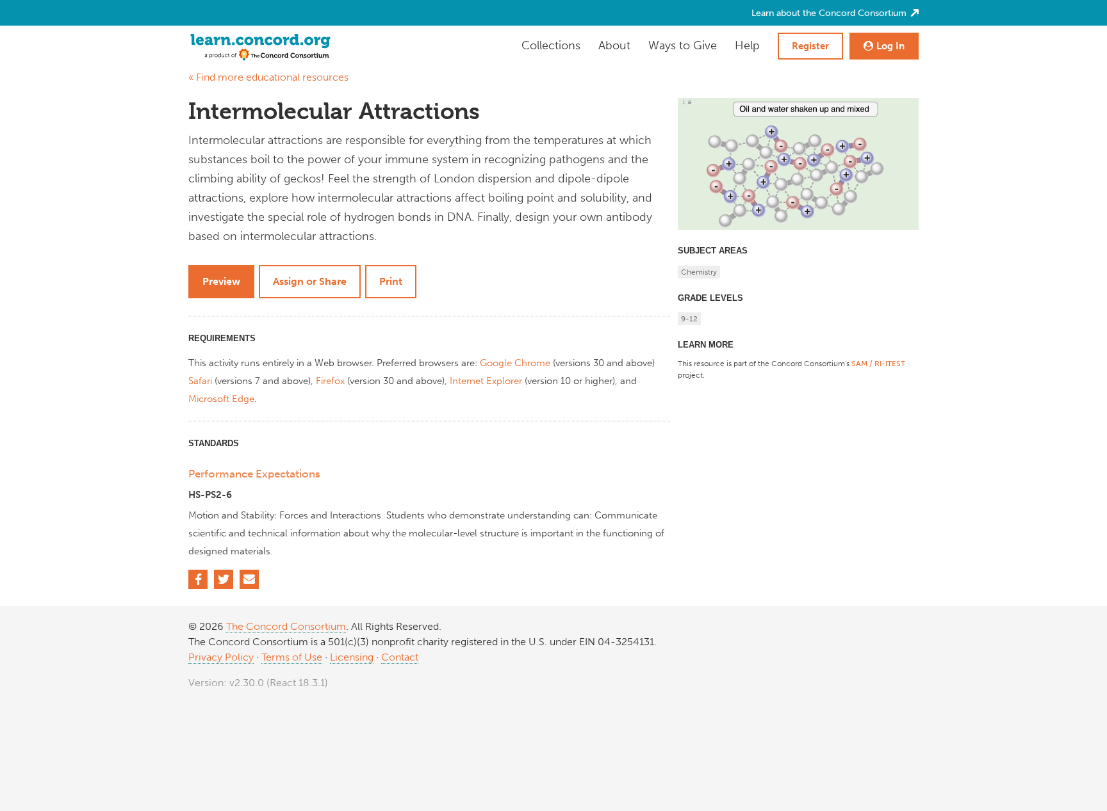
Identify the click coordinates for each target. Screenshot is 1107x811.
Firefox (330, 381)
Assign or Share (310, 281)
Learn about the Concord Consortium (830, 13)
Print (390, 281)
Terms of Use (291, 657)
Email (249, 579)
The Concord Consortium (286, 626)
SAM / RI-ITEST (878, 363)
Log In (890, 46)
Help (747, 45)
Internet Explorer (486, 381)
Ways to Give (682, 45)
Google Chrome (515, 363)
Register (810, 46)
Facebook (198, 579)
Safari (200, 381)
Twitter (223, 579)
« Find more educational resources (268, 77)
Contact (399, 657)
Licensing (351, 657)
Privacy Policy (221, 657)
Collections (550, 45)
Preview (221, 281)
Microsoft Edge (221, 399)
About (614, 45)
